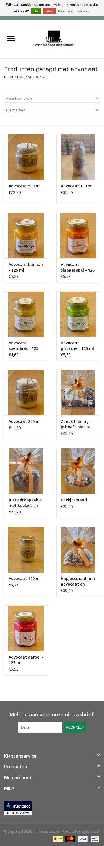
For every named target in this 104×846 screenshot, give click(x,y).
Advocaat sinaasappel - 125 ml (78, 267)
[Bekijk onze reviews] (52, 808)
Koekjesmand (74, 500)
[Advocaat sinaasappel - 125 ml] (78, 235)
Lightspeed (90, 831)
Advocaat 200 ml (25, 421)
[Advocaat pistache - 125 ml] (78, 314)
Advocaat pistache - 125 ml (77, 345)
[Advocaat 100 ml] (26, 550)
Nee (49, 11)
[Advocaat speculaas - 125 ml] (26, 314)
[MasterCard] (70, 838)
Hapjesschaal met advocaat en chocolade (78, 581)
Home (9, 77)
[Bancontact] (94, 838)
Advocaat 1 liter (76, 186)
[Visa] (82, 838)
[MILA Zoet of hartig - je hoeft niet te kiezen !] (78, 392)
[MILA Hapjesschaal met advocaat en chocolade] (78, 550)
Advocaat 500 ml (25, 186)
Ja (36, 11)
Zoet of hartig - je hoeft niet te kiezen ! (76, 424)
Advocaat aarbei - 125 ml (26, 659)
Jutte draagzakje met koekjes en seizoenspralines (25, 502)
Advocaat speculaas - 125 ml (23, 345)
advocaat (37, 77)
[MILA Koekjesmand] (78, 471)
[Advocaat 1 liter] (78, 157)
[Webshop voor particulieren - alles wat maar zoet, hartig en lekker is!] (63, 38)
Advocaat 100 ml (25, 578)
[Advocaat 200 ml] (26, 392)
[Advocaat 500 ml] (26, 157)
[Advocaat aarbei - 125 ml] (26, 628)
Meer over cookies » (74, 11)
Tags (21, 77)
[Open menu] (11, 38)
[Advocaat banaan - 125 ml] (26, 235)
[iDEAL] (57, 838)
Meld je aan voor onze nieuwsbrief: (52, 714)
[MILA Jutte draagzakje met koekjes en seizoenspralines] (26, 471)
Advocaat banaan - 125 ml (26, 267)
